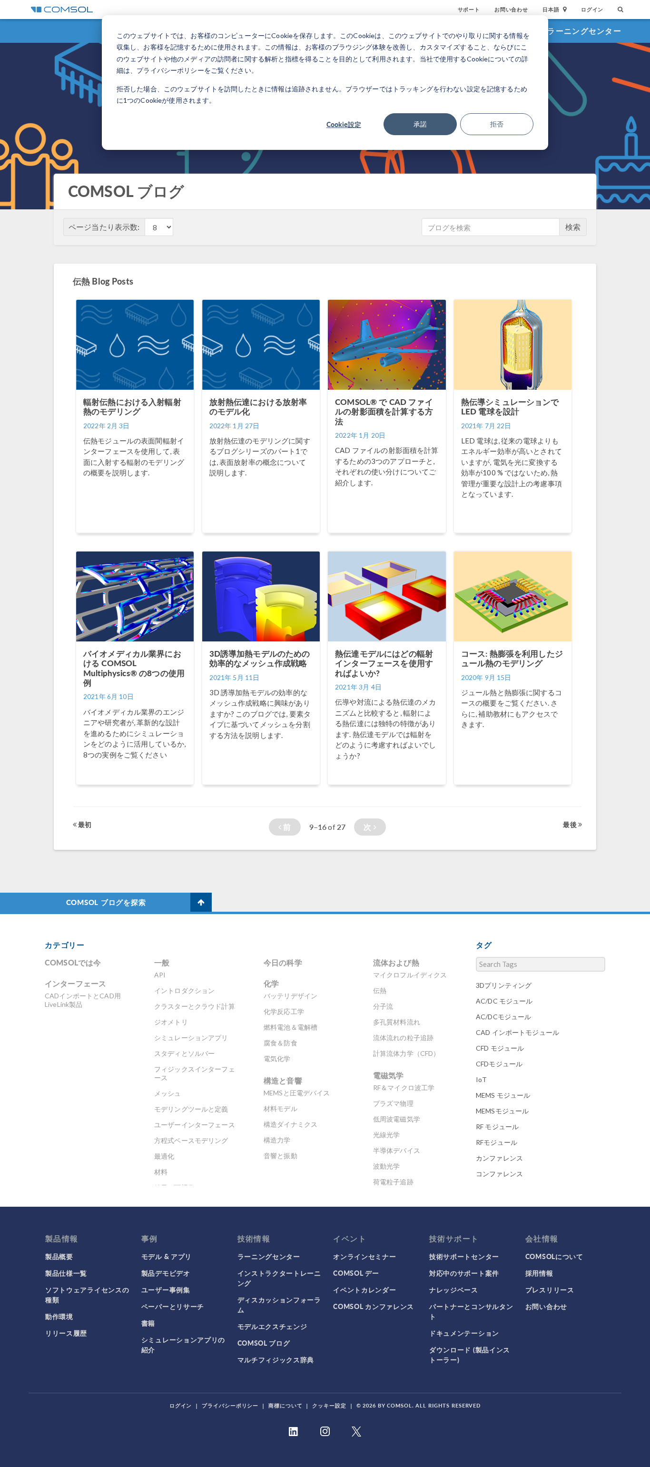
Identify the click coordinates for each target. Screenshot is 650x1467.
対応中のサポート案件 (464, 1273)
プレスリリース (549, 1289)
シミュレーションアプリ (191, 1038)
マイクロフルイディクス (410, 975)
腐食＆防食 (280, 1043)
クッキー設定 (329, 1405)
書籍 (148, 1323)
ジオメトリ (171, 1022)
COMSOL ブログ (263, 1343)
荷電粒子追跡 (393, 1182)
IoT (481, 1079)
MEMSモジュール (502, 1111)
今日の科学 (283, 962)
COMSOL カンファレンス (373, 1306)
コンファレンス (499, 1174)
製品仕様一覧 (66, 1273)
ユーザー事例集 (165, 1289)
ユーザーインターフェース (194, 1125)
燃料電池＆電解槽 (290, 1027)
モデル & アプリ (166, 1256)
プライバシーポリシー (230, 1405)
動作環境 (59, 1316)
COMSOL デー (356, 1273)
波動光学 (386, 1166)
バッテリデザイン (290, 996)
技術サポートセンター (464, 1256)
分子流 (383, 1006)
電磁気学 (388, 1075)
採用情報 (539, 1273)
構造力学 (277, 1140)
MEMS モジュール (503, 1095)
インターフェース (75, 983)
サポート (469, 9)
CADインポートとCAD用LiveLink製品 (83, 1000)
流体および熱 (396, 962)
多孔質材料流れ (396, 1022)
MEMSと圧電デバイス (297, 1093)
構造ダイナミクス (290, 1124)
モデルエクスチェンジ (272, 1326)
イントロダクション (184, 990)
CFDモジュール (499, 1064)
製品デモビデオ (165, 1273)
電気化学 (277, 1058)
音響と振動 (280, 1156)
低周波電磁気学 (396, 1119)
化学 (271, 983)
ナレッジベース (453, 1289)
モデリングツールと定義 (191, 1109)
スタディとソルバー (184, 1053)
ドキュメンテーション (464, 1333)
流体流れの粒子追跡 (403, 1038)
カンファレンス (499, 1158)
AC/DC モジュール (504, 1001)
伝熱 (379, 990)
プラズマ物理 (393, 1103)
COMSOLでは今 (73, 962)
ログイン (592, 9)
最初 (84, 824)
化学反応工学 (284, 1011)
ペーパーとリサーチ (172, 1306)
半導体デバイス (396, 1150)
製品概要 (59, 1256)
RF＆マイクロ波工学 (404, 1087)
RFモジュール (496, 1142)
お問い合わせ (511, 9)
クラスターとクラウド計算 (194, 1006)
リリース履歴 (66, 1333)
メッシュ (167, 1093)
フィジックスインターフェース (194, 1073)
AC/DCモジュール (504, 1017)
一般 (161, 962)
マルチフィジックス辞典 (276, 1359)
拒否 (496, 124)
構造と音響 (283, 1080)
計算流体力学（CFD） (406, 1053)
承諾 (420, 124)
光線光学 (386, 1135)
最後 (570, 824)
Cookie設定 (343, 124)
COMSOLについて (554, 1256)
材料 (160, 1172)
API (160, 975)
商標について (285, 1405)
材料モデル (280, 1108)
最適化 (164, 1156)
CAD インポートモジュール (517, 1032)
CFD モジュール (500, 1048)
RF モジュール (497, 1126)
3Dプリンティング (504, 985)
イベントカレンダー (364, 1289)
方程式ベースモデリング (191, 1140)
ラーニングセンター (584, 30)
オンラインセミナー (364, 1256)
